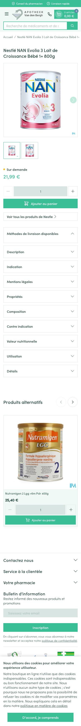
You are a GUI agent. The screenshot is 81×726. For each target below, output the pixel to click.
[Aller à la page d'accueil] (29, 14)
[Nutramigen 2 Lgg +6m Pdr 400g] (40, 452)
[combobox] (35, 26)
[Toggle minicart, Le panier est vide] (59, 14)
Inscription (40, 627)
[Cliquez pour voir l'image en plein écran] (40, 100)
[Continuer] (73, 100)
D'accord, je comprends (40, 717)
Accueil (8, 37)
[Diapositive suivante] (73, 402)
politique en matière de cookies (44, 705)
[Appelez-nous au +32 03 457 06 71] (50, 14)
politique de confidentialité (59, 640)
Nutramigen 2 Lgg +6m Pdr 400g (27, 493)
